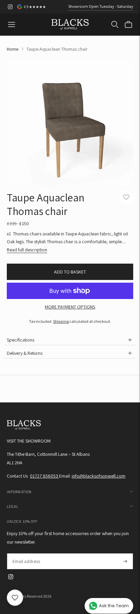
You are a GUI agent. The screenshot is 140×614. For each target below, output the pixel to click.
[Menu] (11, 24)
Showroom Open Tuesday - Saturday (100, 6)
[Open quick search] (115, 24)
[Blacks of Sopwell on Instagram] (10, 6)
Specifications (20, 340)
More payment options (70, 307)
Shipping (61, 321)
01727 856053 (44, 476)
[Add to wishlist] (126, 197)
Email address (26, 553)
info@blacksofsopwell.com (98, 476)
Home (12, 49)
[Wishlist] (15, 598)
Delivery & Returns (24, 353)
